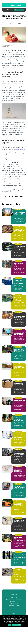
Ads (14, 613)
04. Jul (18, 312)
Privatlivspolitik (16, 624)
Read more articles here (14, 197)
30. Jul (18, 226)
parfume (20, 23)
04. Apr (18, 552)
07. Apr (18, 535)
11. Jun (18, 363)
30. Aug (18, 209)
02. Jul (18, 329)
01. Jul (18, 346)
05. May (18, 432)
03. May (18, 466)
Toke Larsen (14, 23)
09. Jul (18, 278)
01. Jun (18, 398)
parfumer (20, 149)
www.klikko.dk (15, 605)
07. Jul (18, 295)
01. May (18, 483)
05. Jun (18, 380)
